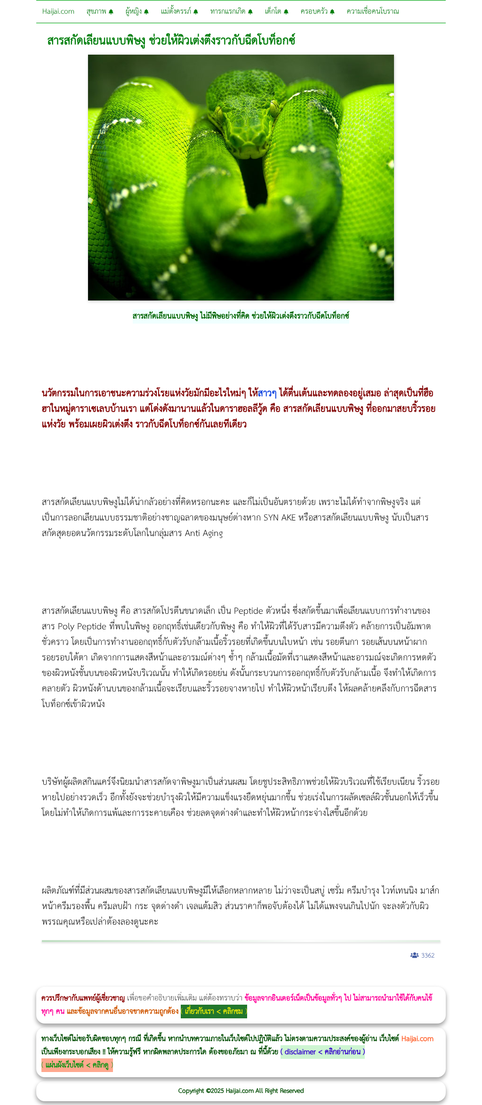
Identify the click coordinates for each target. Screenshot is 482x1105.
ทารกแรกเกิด (229, 11)
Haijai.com (58, 11)
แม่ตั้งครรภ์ (177, 11)
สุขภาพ (98, 11)
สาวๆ (267, 393)
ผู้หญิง (135, 11)
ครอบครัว (315, 11)
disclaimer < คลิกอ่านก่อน (323, 1052)
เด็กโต (274, 11)
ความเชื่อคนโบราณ (373, 11)
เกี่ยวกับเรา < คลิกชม (214, 1011)
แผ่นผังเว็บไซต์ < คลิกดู (77, 1065)
